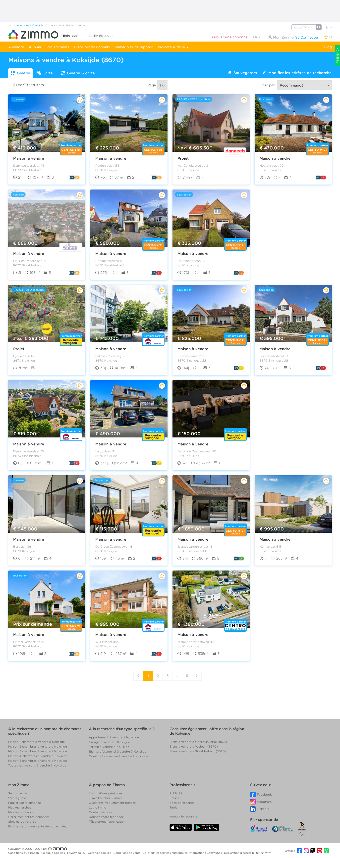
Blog (328, 47)
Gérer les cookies (100, 853)
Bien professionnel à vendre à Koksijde (117, 751)
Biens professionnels (92, 47)
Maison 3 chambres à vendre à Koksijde (37, 751)
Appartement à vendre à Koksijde (114, 737)
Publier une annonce (229, 37)
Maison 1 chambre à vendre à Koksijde (36, 742)
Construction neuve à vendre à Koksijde (118, 756)
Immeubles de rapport (134, 47)
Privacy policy (76, 853)
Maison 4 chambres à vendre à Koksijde (37, 756)
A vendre (16, 47)
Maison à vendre (28, 158)
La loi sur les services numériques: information (174, 853)
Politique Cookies (53, 853)
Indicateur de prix (173, 47)
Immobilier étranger (97, 36)
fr (328, 27)
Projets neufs (58, 47)
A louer (35, 47)
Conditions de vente (127, 853)
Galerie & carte (81, 73)
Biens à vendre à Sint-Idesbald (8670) (198, 751)
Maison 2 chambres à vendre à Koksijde (37, 746)
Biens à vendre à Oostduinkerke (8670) (199, 742)
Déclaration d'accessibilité (241, 853)
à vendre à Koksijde (30, 25)
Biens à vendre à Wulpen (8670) (194, 746)
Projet (183, 158)
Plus (257, 37)
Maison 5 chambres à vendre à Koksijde (37, 761)
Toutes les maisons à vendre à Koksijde (37, 765)
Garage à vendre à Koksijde (109, 742)
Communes (215, 853)
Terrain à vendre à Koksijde (109, 747)
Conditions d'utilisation (24, 853)
